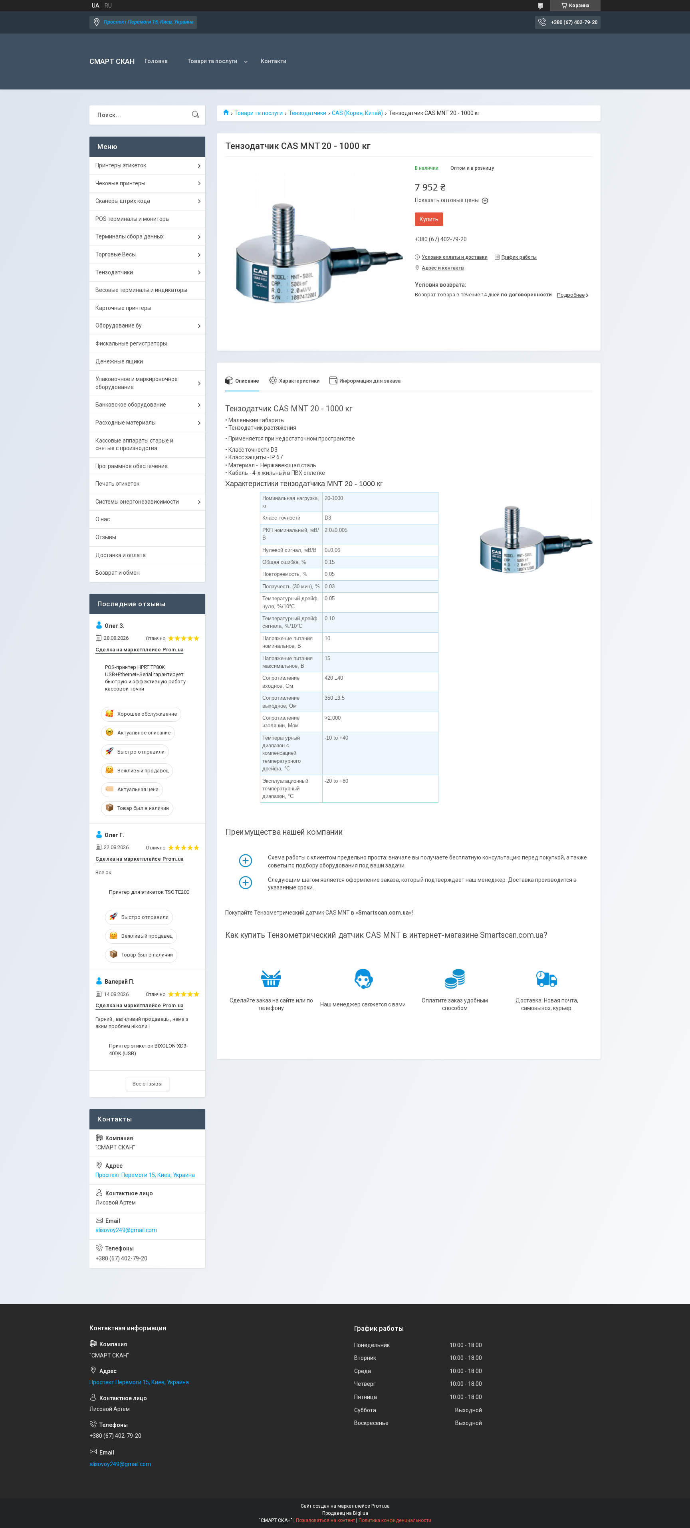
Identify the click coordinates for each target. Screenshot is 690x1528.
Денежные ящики (119, 361)
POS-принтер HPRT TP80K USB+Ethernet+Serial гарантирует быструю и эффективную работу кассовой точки (145, 678)
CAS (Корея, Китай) (357, 113)
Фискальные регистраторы (131, 343)
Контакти (273, 61)
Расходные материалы (125, 422)
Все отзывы (148, 1084)
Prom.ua (380, 1506)
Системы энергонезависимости (137, 501)
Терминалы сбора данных (129, 236)
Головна (156, 61)
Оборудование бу (118, 325)
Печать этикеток (117, 483)
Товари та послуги (212, 61)
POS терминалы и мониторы (132, 219)
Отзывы (105, 537)
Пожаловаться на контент (325, 1520)
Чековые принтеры (120, 183)
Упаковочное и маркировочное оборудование (136, 383)
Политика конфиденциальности (395, 1520)
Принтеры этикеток (120, 165)
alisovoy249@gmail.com (126, 1230)
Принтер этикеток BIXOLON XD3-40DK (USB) (148, 1049)
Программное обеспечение (131, 466)
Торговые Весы (115, 254)
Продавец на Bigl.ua (345, 1513)
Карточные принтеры (123, 308)
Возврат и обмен (117, 573)
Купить (429, 219)
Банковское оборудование (130, 404)
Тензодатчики (307, 113)
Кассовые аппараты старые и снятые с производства (134, 444)
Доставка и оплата (120, 555)
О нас (102, 519)
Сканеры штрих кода (122, 201)
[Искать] (195, 115)
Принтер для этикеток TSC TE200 (149, 892)
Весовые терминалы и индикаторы (141, 290)
